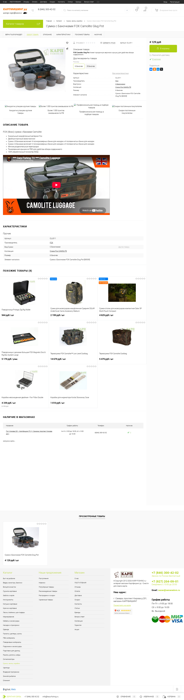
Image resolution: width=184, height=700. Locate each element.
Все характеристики (120, 73)
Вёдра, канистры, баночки (12, 583)
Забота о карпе (8, 595)
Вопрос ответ (89, 2)
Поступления (43, 578)
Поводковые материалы (12, 642)
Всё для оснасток (9, 587)
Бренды (78, 2)
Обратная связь (13, 697)
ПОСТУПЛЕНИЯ (15, 2)
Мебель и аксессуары (11, 621)
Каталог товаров (15, 23)
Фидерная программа (11, 672)
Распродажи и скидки (47, 595)
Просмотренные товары (92, 516)
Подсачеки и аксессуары (12, 646)
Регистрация (174, 2)
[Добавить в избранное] (67, 43)
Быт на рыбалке (9, 578)
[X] (161, 69)
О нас (5, 2)
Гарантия (78, 625)
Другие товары (123, 247)
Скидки (52, 2)
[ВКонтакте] (150, 69)
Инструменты (8, 600)
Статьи (70, 2)
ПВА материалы (9, 638)
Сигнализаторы (9, 659)
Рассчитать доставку (161, 55)
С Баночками (120, 84)
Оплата (34, 2)
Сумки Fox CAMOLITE (123, 87)
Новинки (42, 583)
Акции (77, 629)
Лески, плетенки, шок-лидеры (14, 612)
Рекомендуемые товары (48, 591)
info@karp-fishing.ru (50, 697)
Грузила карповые (10, 591)
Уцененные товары (46, 600)
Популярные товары (46, 587)
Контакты (61, 2)
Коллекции (79, 621)
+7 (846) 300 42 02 (32, 697)
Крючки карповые (10, 608)
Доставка (43, 2)
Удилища (6, 668)
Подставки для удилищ (11, 651)
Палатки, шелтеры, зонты (12, 634)
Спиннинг (6, 680)
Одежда (6, 629)
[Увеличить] (37, 69)
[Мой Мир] (157, 69)
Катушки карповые (10, 604)
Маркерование (8, 617)
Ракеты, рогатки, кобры (11, 655)
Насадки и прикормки (11, 625)
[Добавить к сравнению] (67, 48)
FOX (116, 81)
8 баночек (91, 66)
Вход (165, 2)
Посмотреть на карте (122, 605)
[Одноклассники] (154, 69)
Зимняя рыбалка (9, 676)
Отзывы (26, 2)
